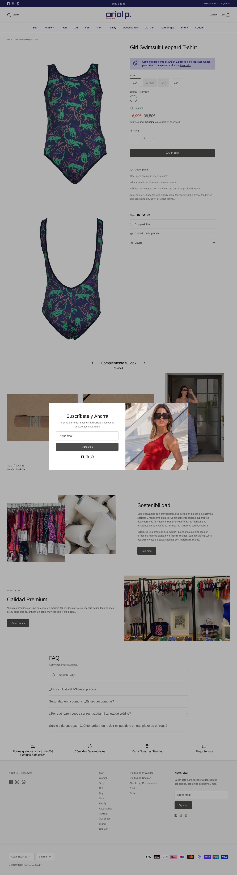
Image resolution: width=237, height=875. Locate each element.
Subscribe (87, 446)
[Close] (183, 407)
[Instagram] (87, 457)
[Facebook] (82, 457)
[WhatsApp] (92, 457)
